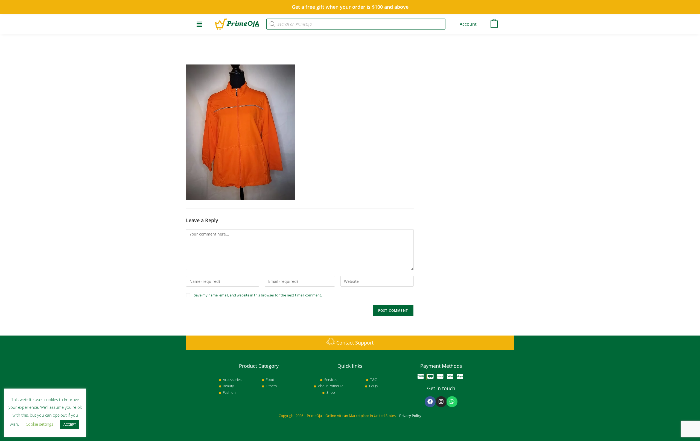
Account (468, 24)
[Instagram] (441, 401)
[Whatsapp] (452, 401)
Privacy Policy (410, 415)
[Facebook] (430, 401)
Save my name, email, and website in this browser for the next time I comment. (258, 295)
